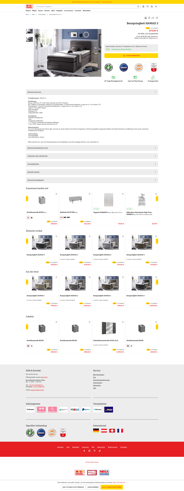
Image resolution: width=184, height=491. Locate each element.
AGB (93, 447)
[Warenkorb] (152, 6)
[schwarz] (68, 217)
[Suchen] (138, 6)
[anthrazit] (31, 217)
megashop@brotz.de (37, 390)
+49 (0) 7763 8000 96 (36, 385)
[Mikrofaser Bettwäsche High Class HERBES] (142, 200)
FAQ (94, 377)
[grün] (65, 217)
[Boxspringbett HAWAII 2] (75, 283)
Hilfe (94, 388)
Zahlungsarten (97, 383)
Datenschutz (101, 447)
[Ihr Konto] (143, 6)
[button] (113, 78)
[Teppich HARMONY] (108, 200)
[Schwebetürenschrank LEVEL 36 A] (108, 328)
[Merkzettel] (147, 6)
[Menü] (156, 6)
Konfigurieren (93, 487)
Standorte (44, 377)
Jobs (67, 447)
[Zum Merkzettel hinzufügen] (157, 18)
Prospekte (123, 447)
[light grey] (131, 345)
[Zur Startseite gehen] (29, 6)
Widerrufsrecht (112, 447)
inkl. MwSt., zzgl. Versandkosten (148, 33)
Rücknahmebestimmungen (101, 380)
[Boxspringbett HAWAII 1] (42, 283)
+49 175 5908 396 (38, 386)
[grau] (28, 217)
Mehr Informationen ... (120, 482)
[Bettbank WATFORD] (75, 200)
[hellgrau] (61, 217)
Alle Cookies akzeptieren (111, 487)
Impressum (85, 447)
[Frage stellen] (149, 18)
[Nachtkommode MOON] (42, 200)
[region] (64, 53)
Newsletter (75, 447)
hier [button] (156, 38)
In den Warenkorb (133, 55)
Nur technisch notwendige (73, 487)
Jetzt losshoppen (107, 2)
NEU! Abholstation (98, 375)
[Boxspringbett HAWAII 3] (67, 53)
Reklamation (97, 385)
